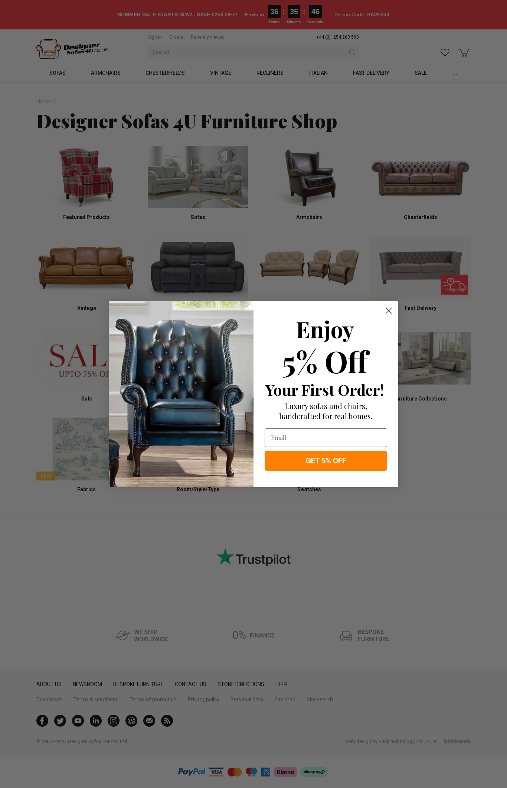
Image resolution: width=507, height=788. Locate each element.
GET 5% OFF (326, 460)
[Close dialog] (388, 310)
